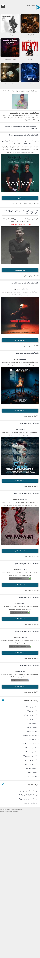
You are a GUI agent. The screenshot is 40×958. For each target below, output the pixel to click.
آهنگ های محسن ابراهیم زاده (29, 744)
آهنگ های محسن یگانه (31, 752)
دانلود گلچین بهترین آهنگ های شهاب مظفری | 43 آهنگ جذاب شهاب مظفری (21, 127)
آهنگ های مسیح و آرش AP (30, 756)
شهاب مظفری (27, 144)
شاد (21, 141)
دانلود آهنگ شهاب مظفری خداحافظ (27, 353)
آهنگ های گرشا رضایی (31, 776)
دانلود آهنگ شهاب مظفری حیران (28, 597)
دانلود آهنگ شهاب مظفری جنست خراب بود (24, 283)
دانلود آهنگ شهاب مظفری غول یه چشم (26, 493)
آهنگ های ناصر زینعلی (31, 768)
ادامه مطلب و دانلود (20, 198)
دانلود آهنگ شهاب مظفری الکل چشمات (26, 631)
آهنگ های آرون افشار (31, 711)
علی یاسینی (5, 141)
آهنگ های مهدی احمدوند (30, 760)
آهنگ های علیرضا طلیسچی (30, 735)
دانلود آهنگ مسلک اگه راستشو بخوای (29, 791)
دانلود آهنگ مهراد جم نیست (31, 803)
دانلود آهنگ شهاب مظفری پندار (28, 665)
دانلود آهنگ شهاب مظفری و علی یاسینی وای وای (23, 135)
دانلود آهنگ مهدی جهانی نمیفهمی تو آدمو (28, 799)
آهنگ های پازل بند (32, 772)
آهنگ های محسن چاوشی (30, 748)
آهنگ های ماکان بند (32, 739)
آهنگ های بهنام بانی (32, 719)
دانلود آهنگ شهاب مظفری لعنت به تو (26, 563)
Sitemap (16, 809)
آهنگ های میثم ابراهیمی (31, 764)
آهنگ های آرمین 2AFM (31, 707)
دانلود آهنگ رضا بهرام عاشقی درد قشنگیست (27, 795)
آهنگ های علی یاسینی (31, 731)
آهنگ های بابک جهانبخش (30, 715)
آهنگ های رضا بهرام (32, 727)
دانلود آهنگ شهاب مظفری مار (29, 423)
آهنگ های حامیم (33, 723)
